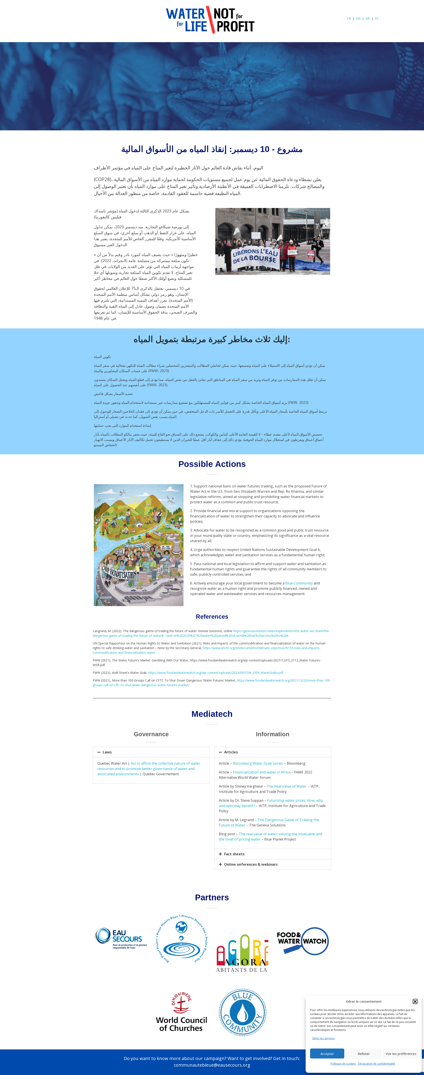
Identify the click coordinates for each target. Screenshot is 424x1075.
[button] (415, 1001)
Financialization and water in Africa (261, 772)
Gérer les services (323, 1038)
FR (349, 18)
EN (358, 18)
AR (368, 18)
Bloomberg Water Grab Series (258, 763)
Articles (231, 752)
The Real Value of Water (287, 786)
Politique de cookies (343, 1064)
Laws (107, 752)
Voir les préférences (401, 1053)
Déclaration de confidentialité (376, 1064)
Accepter (327, 1053)
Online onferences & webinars (251, 864)
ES (377, 18)
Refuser (364, 1053)
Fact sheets (234, 854)
